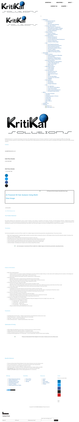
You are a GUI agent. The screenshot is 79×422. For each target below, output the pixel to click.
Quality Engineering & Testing (53, 50)
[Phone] (21, 420)
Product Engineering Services (53, 46)
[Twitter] (6, 178)
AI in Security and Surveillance (54, 87)
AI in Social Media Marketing (53, 24)
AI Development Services (50, 20)
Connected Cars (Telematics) (53, 77)
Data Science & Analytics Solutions (54, 48)
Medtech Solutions (49, 54)
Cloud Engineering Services (53, 44)
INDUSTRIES (59, 2)
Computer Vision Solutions (50, 25)
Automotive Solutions (49, 70)
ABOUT (70, 2)
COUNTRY (63, 6)
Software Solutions (49, 32)
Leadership (47, 94)
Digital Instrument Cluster (53, 73)
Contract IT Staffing (51, 49)
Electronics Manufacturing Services (55, 45)
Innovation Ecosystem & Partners (51, 96)
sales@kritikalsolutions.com (63, 399)
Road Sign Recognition (52, 30)
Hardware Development (52, 36)
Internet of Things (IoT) (52, 40)
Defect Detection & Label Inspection (55, 61)
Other (46, 43)
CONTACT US (54, 6)
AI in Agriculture (51, 86)
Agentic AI (50, 23)
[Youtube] (59, 395)
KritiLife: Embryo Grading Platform (54, 59)
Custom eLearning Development (54, 89)
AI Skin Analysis (51, 67)
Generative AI (50, 22)
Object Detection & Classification (54, 27)
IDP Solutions (50, 81)
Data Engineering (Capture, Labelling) (55, 28)
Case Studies (48, 99)
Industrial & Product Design (53, 41)
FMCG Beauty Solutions (50, 66)
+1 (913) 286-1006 (63, 401)
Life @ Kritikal (48, 97)
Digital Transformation (52, 64)
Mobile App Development (53, 34)
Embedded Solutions (49, 35)
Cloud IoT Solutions (51, 33)
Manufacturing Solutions (50, 60)
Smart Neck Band (51, 56)
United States (50, 107)
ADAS (49, 75)
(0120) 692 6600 (63, 400)
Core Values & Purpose (49, 93)
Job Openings (48, 98)
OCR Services (50, 82)
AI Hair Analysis (51, 69)
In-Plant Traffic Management (53, 62)
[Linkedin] (6, 175)
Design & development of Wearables (55, 55)
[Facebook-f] (6, 182)
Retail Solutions (48, 80)
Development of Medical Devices (54, 57)
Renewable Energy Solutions (53, 91)
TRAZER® (50, 78)
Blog (46, 102)
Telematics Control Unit (52, 71)
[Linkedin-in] (59, 381)
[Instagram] (6, 185)
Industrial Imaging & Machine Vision (55, 29)
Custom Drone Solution (52, 88)
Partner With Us (48, 101)
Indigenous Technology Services (54, 51)
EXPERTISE (48, 2)
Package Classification (52, 83)
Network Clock (50, 65)
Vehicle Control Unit (51, 72)
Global (49, 105)
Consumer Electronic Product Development (56, 39)
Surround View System (52, 76)
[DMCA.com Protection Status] (10, 389)
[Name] (8, 420)
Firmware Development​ (52, 38)
